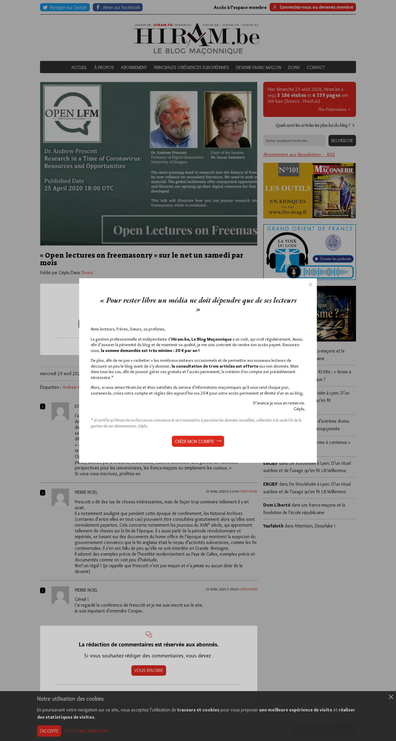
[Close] (310, 284)
